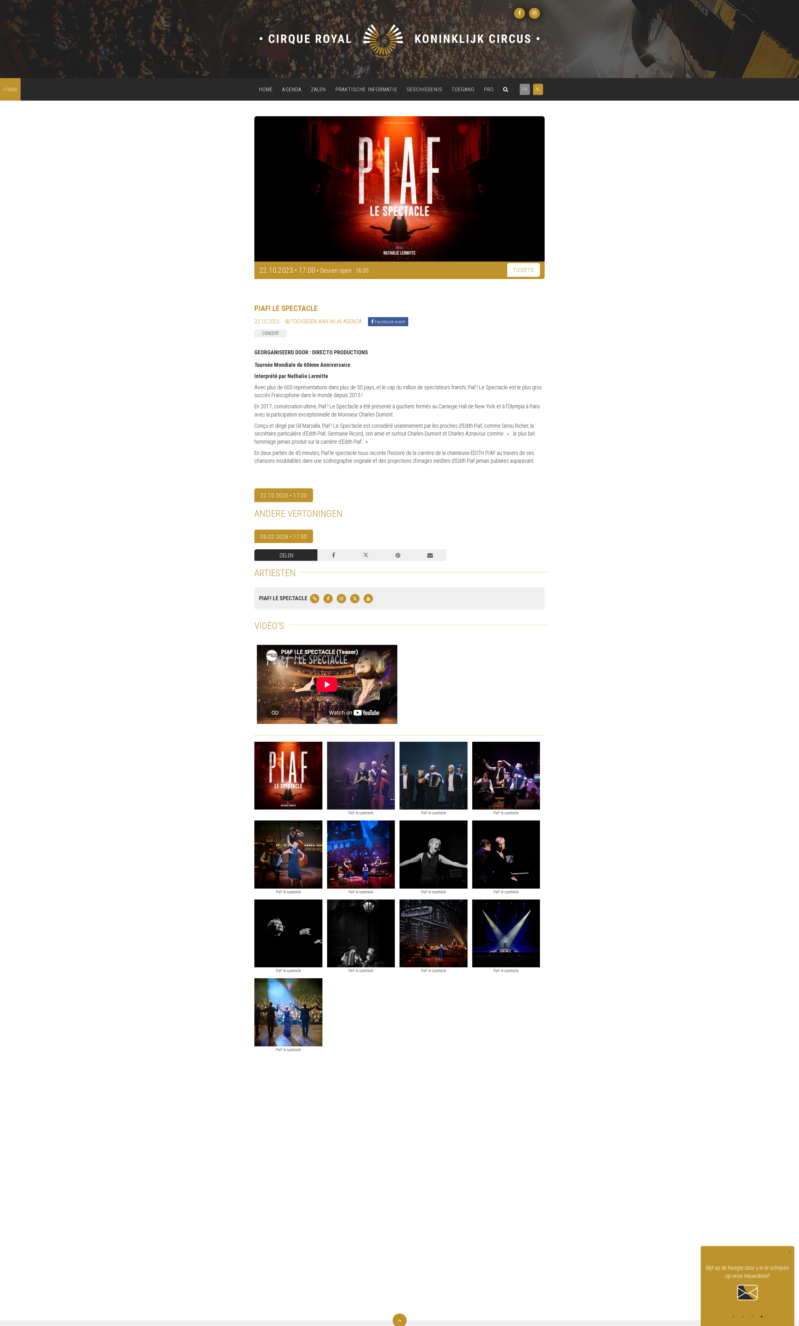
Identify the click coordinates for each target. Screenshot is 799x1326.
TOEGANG (463, 89)
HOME (266, 89)
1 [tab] (733, 1317)
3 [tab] (752, 1317)
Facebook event (389, 322)
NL (538, 89)
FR (524, 89)
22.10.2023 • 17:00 (283, 495)
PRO (489, 89)
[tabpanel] (747, 1279)
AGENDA (291, 89)
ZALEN (318, 89)
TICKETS (523, 270)
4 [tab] (761, 1317)
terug (11, 89)
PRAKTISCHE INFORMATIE (366, 89)
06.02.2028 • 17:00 (283, 536)
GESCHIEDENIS (424, 89)
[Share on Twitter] (366, 555)
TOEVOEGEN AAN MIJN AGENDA (326, 321)
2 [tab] (743, 1317)
